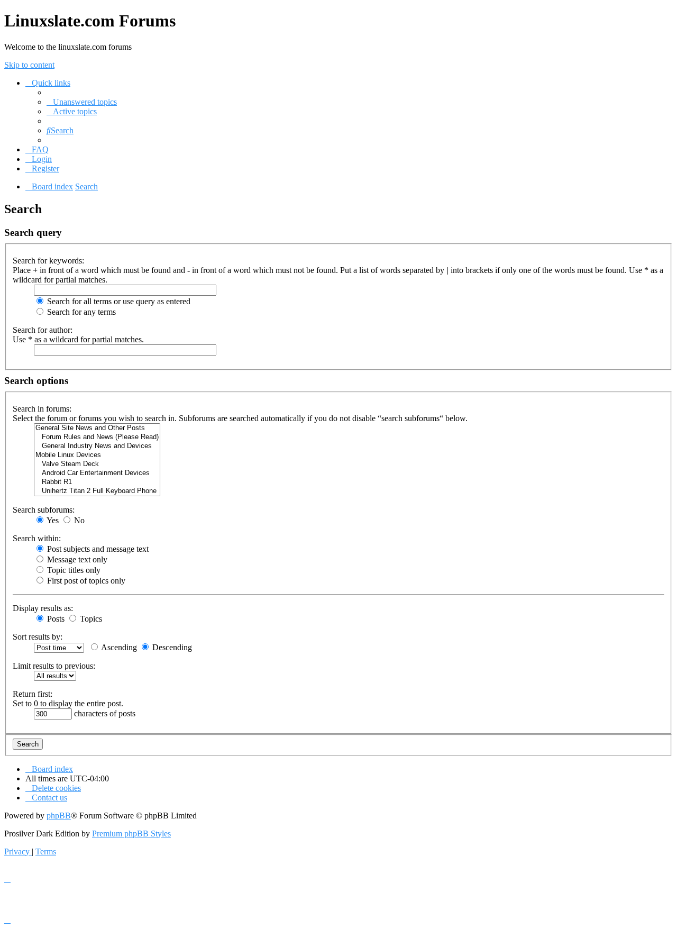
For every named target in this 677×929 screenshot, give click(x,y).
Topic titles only (72, 570)
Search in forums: (42, 408)
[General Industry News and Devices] (97, 446)
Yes (52, 520)
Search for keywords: (48, 260)
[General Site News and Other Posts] (97, 428)
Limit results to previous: (54, 665)
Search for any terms (80, 311)
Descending (171, 647)
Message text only (76, 559)
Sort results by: (37, 636)
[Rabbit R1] (97, 482)
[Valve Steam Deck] (97, 464)
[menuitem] (82, 101)
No (78, 520)
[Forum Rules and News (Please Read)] (97, 437)
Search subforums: (44, 509)
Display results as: (43, 608)
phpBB (59, 815)
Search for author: (42, 329)
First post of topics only (85, 580)
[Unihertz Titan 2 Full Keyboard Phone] (97, 491)
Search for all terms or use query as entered (117, 301)
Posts (55, 618)
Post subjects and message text (97, 548)
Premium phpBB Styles (131, 833)
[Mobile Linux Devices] (97, 455)
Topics (90, 618)
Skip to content (29, 64)
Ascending (118, 647)
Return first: (32, 693)
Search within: (37, 538)
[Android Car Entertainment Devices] (97, 473)
